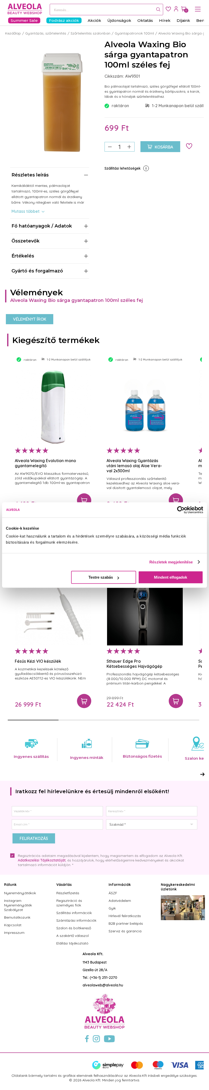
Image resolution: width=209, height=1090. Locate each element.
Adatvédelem (120, 900)
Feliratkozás (34, 838)
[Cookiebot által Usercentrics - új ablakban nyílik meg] (181, 510)
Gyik (112, 908)
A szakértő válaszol (72, 935)
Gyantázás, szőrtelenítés (45, 33)
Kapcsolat (12, 925)
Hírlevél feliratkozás (125, 916)
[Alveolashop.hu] (23, 9)
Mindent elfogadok (170, 577)
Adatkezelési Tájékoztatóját (42, 860)
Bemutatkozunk (17, 917)
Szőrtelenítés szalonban (90, 33)
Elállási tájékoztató (72, 943)
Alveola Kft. (93, 954)
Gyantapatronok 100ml (134, 33)
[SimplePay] (148, 1068)
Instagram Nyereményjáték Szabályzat (18, 905)
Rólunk (10, 884)
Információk (120, 884)
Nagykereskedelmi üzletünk (178, 886)
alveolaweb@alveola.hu (103, 985)
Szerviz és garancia (125, 931)
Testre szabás (100, 577)
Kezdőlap (13, 33)
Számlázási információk (76, 920)
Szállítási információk (74, 912)
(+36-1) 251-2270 (103, 977)
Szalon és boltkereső (73, 928)
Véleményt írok (29, 319)
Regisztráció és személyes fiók (69, 902)
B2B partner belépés (126, 923)
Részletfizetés (67, 893)
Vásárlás (64, 884)
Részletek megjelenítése (171, 562)
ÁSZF (113, 893)
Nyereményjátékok (20, 893)
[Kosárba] (84, 500)
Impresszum (14, 932)
